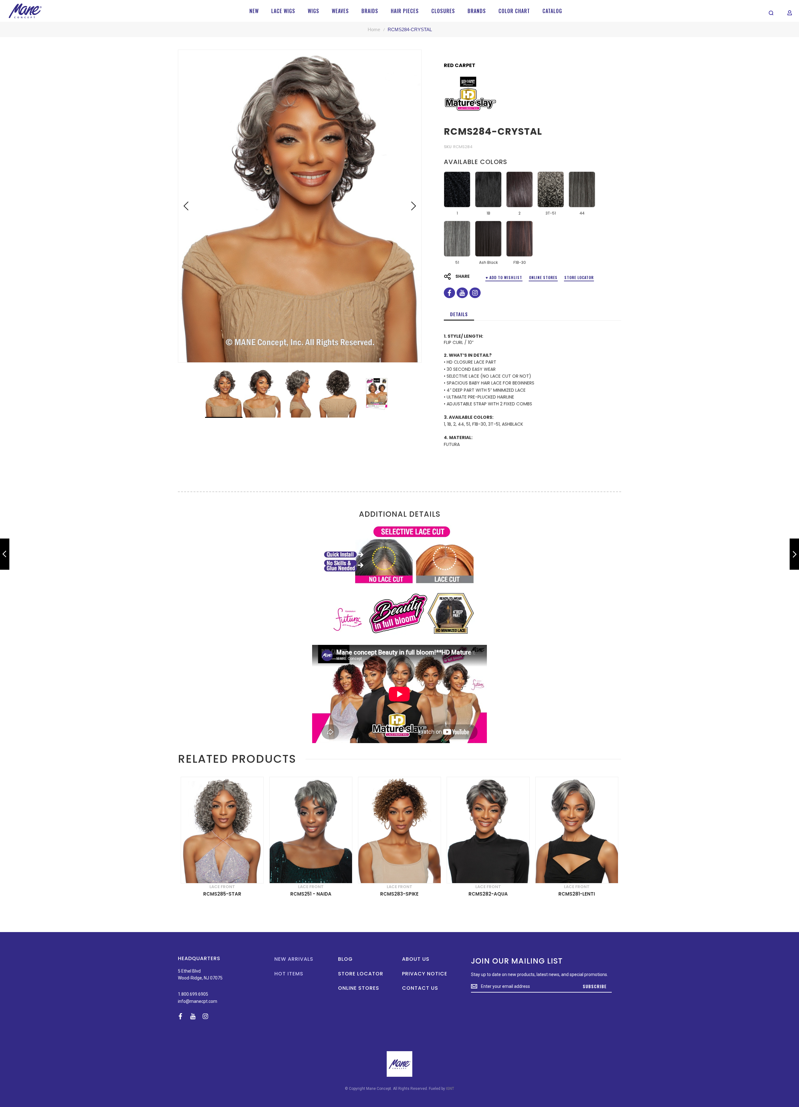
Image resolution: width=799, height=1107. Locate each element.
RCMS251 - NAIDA (310, 894)
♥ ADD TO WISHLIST (504, 277)
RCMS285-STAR (222, 894)
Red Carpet (459, 65)
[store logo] (25, 11)
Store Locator (579, 277)
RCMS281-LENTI (576, 894)
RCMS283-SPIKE (399, 894)
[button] (186, 206)
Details (459, 314)
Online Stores (543, 277)
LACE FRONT (222, 887)
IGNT (450, 1088)
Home (374, 29)
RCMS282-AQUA (488, 894)
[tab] (459, 314)
